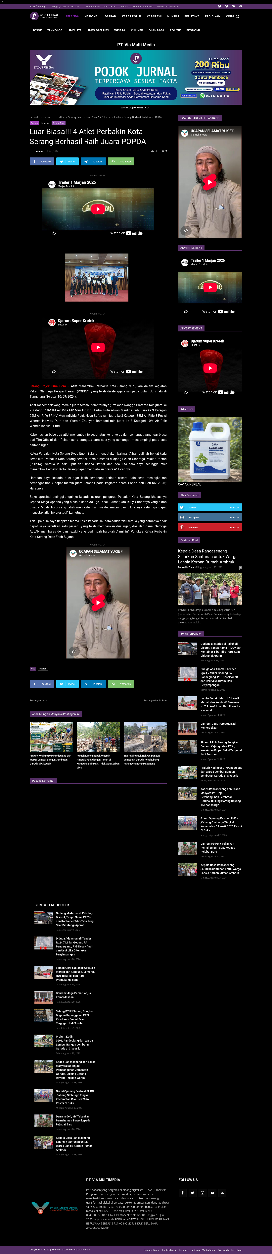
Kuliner (137, 30)
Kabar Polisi (131, 16)
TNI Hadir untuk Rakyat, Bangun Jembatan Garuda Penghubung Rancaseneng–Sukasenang (142, 759)
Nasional (91, 16)
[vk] (234, 6)
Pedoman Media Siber (168, 6)
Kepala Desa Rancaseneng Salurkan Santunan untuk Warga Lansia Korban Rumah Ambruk (208, 556)
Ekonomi (193, 30)
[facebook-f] (183, 1193)
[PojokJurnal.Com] (46, 16)
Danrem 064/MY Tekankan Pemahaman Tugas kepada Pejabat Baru (218, 847)
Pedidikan (212, 16)
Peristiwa (192, 16)
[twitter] (219, 6)
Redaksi (123, 6)
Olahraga (156, 30)
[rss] (222, 1193)
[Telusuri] (237, 16)
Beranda (72, 16)
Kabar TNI (154, 16)
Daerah (110, 16)
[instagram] (202, 1193)
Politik (175, 30)
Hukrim (173, 16)
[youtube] (240, 6)
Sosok (37, 30)
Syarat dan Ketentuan (142, 6)
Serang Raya (58, 123)
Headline (45, 123)
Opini (230, 16)
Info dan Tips (98, 30)
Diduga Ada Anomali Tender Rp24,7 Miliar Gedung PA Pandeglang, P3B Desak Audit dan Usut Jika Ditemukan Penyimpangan (219, 677)
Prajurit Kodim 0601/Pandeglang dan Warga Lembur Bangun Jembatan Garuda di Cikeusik (50, 759)
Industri (75, 30)
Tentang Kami (93, 6)
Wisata (119, 30)
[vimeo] (226, 6)
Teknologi (55, 30)
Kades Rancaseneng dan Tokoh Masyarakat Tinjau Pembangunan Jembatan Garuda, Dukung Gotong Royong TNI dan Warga (221, 797)
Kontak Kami (110, 6)
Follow (235, 507)
